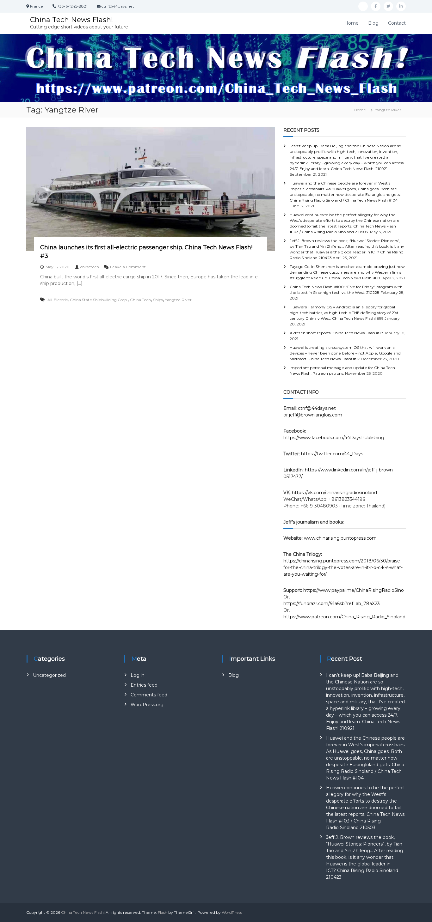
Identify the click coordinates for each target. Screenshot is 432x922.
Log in (138, 675)
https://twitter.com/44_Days (332, 454)
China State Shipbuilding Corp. (99, 299)
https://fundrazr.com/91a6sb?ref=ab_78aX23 (331, 603)
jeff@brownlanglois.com (315, 415)
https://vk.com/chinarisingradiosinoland (334, 492)
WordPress (232, 912)
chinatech (89, 266)
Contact (397, 23)
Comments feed (149, 695)
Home (351, 23)
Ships (158, 299)
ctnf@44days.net (317, 408)
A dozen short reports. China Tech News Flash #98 (336, 333)
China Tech (140, 299)
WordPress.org (147, 704)
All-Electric (57, 299)
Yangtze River (178, 299)
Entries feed (144, 685)
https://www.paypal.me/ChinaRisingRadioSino (354, 590)
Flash (162, 912)
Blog (373, 23)
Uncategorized (49, 675)
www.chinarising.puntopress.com (340, 538)
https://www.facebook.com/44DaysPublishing (333, 437)
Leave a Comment (128, 266)
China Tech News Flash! (71, 19)
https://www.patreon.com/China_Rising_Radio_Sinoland (344, 617)
